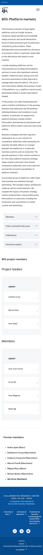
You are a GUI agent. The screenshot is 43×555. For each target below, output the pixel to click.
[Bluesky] (28, 531)
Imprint (21, 544)
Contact (11, 287)
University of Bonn (8, 513)
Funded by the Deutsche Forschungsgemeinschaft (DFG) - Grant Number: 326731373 (34, 517)
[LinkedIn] (21, 531)
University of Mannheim (21, 513)
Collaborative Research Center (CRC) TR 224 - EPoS (21, 497)
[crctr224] (5, 10)
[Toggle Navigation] (38, 9)
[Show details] (37, 297)
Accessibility (20, 550)
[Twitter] (15, 531)
